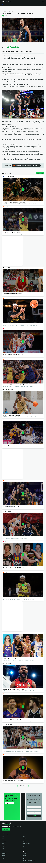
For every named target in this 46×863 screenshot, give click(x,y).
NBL (3, 838)
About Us (25, 853)
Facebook (4, 853)
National (25, 840)
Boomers (4, 841)
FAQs (24, 855)
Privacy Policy (26, 858)
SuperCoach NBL (5, 834)
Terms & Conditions (27, 857)
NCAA (3, 846)
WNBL (24, 838)
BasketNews (4, 64)
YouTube (3, 858)
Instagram (4, 855)
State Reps (4, 845)
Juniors (3, 843)
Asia (3, 848)
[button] (6, 813)
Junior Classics (26, 843)
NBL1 (3, 840)
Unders (24, 845)
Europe (24, 846)
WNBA (24, 836)
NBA (3, 836)
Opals (24, 841)
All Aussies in (26, 834)
